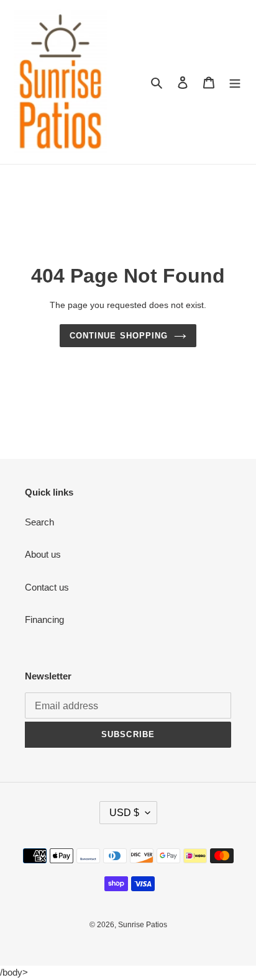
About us (43, 554)
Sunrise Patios (142, 924)
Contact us (47, 587)
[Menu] (235, 82)
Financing (44, 619)
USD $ (124, 812)
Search (39, 522)
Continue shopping (119, 335)
